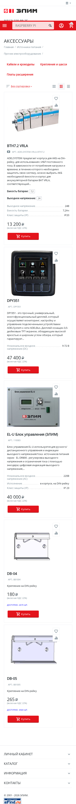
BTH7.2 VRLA (17, 145)
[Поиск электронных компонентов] (12, 800)
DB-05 (12, 678)
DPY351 (13, 300)
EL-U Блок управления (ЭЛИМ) (32, 434)
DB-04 (12, 573)
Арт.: (14, 152)
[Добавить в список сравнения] (56, 105)
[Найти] (50, 25)
